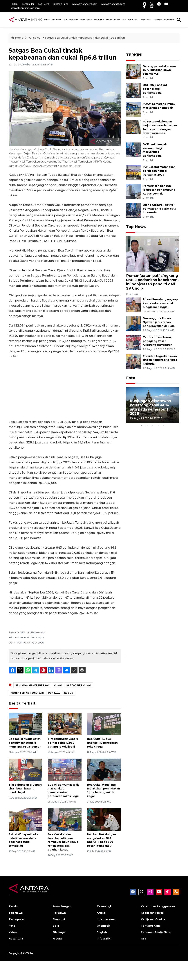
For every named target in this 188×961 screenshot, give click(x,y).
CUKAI (58, 685)
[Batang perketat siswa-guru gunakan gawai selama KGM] (133, 71)
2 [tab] (147, 426)
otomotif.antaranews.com (25, 8)
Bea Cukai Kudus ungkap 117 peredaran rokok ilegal (102, 742)
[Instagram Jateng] (159, 4)
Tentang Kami (60, 4)
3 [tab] (153, 426)
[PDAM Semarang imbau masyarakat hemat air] (133, 109)
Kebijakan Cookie (153, 919)
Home (19, 37)
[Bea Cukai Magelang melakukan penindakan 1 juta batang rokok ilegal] (104, 769)
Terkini (14, 4)
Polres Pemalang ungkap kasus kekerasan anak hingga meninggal (160, 303)
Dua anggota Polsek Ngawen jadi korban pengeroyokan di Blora (159, 322)
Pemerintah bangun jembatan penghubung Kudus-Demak (159, 189)
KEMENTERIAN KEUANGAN (27, 693)
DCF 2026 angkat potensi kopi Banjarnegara (155, 88)
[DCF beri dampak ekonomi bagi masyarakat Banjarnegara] (133, 149)
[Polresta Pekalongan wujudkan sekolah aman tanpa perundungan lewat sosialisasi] (133, 127)
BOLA (108, 20)
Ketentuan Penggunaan (158, 906)
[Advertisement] (65, 389)
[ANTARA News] (26, 19)
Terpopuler (28, 4)
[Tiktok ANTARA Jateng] (144, 6)
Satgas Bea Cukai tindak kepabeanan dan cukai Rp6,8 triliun (85, 37)
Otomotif (103, 925)
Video (13, 932)
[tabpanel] (152, 405)
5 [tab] (164, 426)
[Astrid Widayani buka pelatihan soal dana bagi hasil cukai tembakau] (25, 819)
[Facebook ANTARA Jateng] (144, 4)
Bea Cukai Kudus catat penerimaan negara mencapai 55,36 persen (25, 742)
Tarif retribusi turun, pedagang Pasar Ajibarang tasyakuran (157, 341)
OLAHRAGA (119, 20)
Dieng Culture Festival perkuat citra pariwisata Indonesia (159, 208)
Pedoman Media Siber (156, 932)
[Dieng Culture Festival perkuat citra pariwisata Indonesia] (133, 210)
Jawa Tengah (70, 20)
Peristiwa (34, 37)
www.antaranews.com (84, 4)
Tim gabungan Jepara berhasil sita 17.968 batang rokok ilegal (63, 742)
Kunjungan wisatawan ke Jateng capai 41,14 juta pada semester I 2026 (150, 407)
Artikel (101, 912)
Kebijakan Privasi (152, 912)
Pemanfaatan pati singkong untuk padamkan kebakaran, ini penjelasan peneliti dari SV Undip (152, 281)
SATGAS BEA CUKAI (78, 685)
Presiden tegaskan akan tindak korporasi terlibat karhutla (160, 359)
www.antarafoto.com (113, 4)
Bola (56, 925)
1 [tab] (142, 426)
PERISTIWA (85, 20)
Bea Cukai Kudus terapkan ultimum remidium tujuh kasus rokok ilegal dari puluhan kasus (63, 842)
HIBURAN (132, 20)
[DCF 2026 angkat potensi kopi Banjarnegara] (133, 90)
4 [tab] (158, 426)
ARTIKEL (157, 20)
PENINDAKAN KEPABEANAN (32, 685)
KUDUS (68, 693)
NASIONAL (56, 20)
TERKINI (134, 55)
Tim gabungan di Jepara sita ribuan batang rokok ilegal (25, 788)
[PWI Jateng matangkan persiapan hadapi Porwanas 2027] (133, 172)
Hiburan (58, 938)
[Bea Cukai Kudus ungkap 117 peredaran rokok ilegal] (104, 723)
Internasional (106, 919)
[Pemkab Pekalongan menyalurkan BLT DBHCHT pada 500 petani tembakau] (104, 819)
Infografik (103, 938)
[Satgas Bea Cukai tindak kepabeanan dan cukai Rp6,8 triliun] (152, 253)
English (102, 932)
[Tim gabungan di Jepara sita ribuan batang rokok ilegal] (25, 769)
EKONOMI (98, 20)
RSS (143, 938)
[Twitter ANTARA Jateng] (152, 4)
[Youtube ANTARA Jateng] (166, 4)
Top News (43, 4)
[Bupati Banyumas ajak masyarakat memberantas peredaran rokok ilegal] (64, 769)
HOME (47, 20)
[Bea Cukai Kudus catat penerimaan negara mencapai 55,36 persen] (25, 723)
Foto (130, 378)
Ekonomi (59, 919)
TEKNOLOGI (144, 20)
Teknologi (104, 906)
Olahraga (59, 932)
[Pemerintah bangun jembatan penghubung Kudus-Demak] (133, 191)
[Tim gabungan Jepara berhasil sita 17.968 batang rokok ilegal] (64, 723)
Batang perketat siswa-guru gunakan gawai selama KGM (159, 70)
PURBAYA (54, 693)
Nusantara (16, 938)
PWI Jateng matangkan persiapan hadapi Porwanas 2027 (159, 170)
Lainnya (168, 20)
